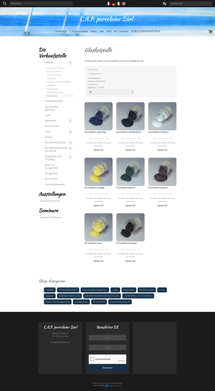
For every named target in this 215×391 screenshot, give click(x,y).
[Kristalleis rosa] (98, 227)
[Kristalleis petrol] (130, 172)
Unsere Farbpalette (55, 68)
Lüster (48, 115)
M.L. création (121, 31)
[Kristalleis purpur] (162, 172)
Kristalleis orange (94, 187)
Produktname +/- (95, 74)
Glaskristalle (52, 96)
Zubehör (49, 137)
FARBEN (49, 62)
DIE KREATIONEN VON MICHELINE (56, 149)
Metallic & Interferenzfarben (59, 82)
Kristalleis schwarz (126, 242)
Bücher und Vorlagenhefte (51, 166)
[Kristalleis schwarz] (130, 227)
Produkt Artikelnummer (96, 81)
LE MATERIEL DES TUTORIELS (53, 158)
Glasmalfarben (53, 89)
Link (101, 31)
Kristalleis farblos (158, 131)
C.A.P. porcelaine (78, 31)
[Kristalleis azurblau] (98, 116)
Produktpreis (92, 84)
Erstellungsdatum (94, 78)
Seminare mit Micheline (50, 217)
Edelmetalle (50, 120)
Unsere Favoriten (54, 75)
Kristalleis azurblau (95, 131)
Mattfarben (52, 85)
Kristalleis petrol (125, 187)
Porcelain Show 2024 (50, 201)
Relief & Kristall (52, 126)
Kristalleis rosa (92, 242)
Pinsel (48, 131)
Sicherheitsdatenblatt (55, 184)
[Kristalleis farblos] (162, 116)
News (93, 31)
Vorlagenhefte (51, 173)
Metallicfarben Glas (55, 92)
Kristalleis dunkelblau (128, 131)
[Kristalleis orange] (98, 172)
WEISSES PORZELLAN (55, 142)
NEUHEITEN (51, 179)
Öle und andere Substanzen (52, 108)
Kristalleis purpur (158, 187)
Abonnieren (107, 367)
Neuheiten (51, 78)
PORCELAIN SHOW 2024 (145, 31)
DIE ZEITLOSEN (54, 71)
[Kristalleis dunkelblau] (130, 116)
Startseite (61, 31)
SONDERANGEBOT (54, 101)
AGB (108, 31)
